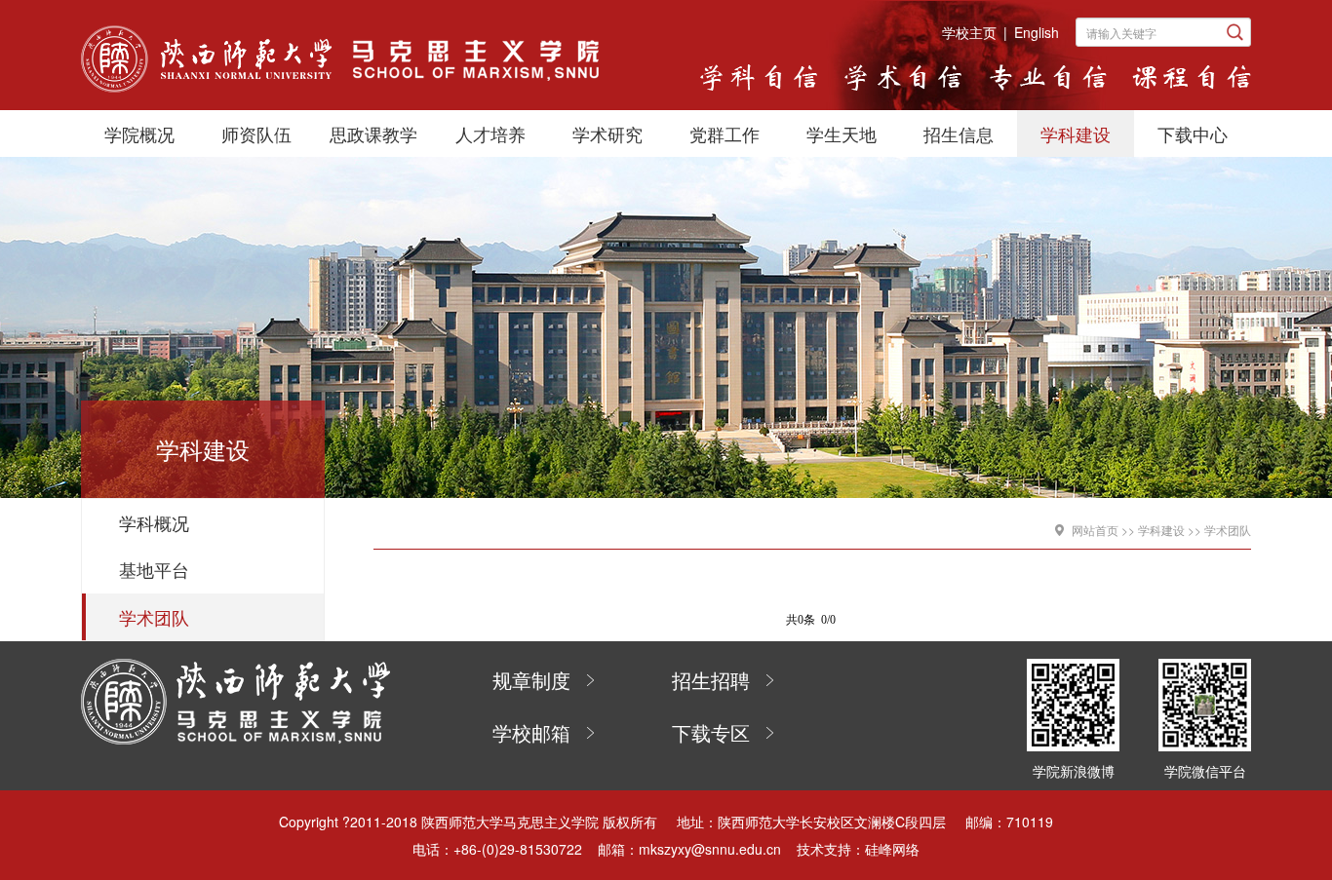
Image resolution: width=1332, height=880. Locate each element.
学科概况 (154, 522)
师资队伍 (256, 133)
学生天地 (841, 133)
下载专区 (711, 732)
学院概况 (139, 133)
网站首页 (1095, 529)
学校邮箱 (531, 732)
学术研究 (607, 133)
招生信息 (958, 133)
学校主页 (969, 32)
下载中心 (1192, 133)
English (1036, 32)
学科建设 (1075, 133)
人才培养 (490, 133)
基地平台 (154, 569)
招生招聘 (711, 680)
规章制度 (531, 680)
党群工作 (724, 133)
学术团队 (154, 617)
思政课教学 (373, 133)
